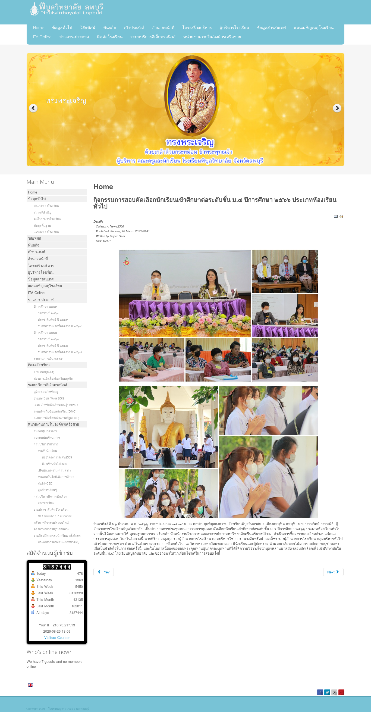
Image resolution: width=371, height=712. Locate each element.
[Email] (336, 216)
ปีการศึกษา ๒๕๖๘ (45, 332)
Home (38, 27)
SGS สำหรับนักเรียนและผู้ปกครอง (56, 404)
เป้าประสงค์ (134, 27)
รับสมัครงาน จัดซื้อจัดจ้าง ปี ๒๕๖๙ (60, 326)
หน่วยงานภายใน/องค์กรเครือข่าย (212, 36)
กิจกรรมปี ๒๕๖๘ (48, 339)
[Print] (341, 216)
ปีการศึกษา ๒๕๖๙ (45, 306)
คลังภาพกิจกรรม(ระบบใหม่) (51, 522)
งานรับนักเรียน (47, 450)
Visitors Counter (57, 637)
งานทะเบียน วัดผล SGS (49, 398)
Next (338, 108)
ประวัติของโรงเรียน (46, 206)
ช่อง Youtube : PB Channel (55, 516)
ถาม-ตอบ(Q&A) (44, 372)
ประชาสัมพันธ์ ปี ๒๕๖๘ (53, 345)
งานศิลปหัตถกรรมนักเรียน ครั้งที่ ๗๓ (57, 535)
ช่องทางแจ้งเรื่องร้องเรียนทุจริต (53, 378)
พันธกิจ (109, 27)
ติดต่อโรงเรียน (109, 36)
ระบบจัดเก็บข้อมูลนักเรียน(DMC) (55, 411)
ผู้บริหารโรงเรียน (234, 27)
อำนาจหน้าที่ (163, 27)
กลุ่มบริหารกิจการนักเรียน (50, 496)
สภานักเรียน (46, 503)
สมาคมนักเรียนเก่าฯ (47, 437)
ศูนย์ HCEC (45, 483)
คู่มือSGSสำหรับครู (46, 391)
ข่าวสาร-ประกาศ (74, 36)
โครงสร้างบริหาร (197, 27)
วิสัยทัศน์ (87, 27)
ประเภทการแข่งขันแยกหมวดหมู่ (58, 542)
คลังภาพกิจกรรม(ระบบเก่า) (51, 529)
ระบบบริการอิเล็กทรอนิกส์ (152, 36)
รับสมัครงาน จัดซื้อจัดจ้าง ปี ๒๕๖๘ (60, 352)
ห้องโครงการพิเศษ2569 (57, 457)
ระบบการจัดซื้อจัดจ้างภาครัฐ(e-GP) (56, 418)
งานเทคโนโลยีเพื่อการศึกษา (56, 476)
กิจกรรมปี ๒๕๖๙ (48, 313)
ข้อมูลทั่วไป (62, 27)
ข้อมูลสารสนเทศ (271, 27)
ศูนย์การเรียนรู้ (47, 490)
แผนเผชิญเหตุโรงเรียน (314, 27)
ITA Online (42, 36)
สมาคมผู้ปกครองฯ (45, 431)
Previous (33, 108)
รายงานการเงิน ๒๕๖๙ (48, 358)
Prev (105, 571)
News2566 (117, 226)
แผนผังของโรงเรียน (46, 232)
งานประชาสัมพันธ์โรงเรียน (51, 509)
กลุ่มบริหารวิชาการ (46, 444)
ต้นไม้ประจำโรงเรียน (47, 219)
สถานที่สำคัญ (42, 212)
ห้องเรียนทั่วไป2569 (54, 463)
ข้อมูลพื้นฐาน (42, 225)
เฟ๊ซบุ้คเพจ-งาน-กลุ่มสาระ (54, 470)
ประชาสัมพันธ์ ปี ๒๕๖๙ (53, 319)
